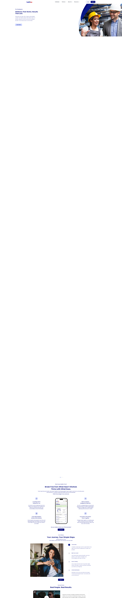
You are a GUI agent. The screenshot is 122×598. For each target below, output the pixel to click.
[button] (57, 2)
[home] (29, 2)
